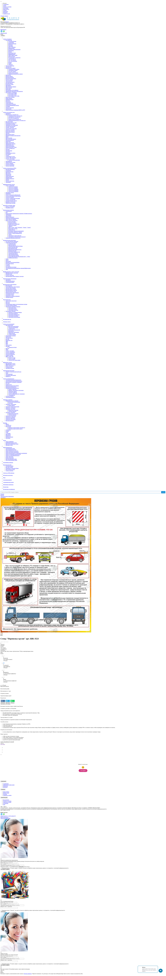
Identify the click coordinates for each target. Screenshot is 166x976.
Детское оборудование (11, 288)
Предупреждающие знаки (11, 460)
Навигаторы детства (12, 228)
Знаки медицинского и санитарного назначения (16, 453)
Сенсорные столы (10, 295)
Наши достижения (10, 142)
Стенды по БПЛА (10, 396)
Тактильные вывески (13, 313)
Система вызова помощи (11, 305)
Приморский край (12, 250)
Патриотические (9, 436)
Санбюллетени (11, 333)
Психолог (8, 100)
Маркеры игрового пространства (13, 135)
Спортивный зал (12, 58)
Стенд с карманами (10, 185)
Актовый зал (8, 66)
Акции (4, 5)
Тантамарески (9, 161)
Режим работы (11, 405)
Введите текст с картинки (6, 906)
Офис (7, 349)
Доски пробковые (10, 441)
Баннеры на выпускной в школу (15, 428)
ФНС (7, 342)
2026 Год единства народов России (13, 371)
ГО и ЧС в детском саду (13, 118)
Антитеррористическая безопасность (14, 381)
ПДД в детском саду (10, 148)
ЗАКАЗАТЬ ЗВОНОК (5, 818)
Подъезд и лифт (11, 357)
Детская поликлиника (13, 327)
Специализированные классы (12, 105)
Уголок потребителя (10, 354)
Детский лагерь (9, 338)
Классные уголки (9, 84)
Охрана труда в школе (13, 72)
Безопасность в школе (10, 68)
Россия (7, 21)
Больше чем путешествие (13, 224)
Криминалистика (9, 171)
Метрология (8, 174)
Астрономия (11, 42)
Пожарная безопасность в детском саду (17, 120)
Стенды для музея (10, 275)
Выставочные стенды (10, 363)
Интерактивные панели (11, 289)
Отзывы (5, 10)
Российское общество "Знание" (15, 232)
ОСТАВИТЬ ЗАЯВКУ (5, 869)
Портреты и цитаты (10, 97)
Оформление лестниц (10, 143)
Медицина (8, 172)
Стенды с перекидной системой (13, 198)
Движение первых (12, 225)
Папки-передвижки (10, 146)
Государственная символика (12, 241)
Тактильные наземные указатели (13, 306)
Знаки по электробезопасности (12, 455)
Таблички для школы (10, 412)
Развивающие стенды (10, 153)
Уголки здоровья (9, 163)
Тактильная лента (12, 307)
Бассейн (7, 339)
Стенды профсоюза (10, 353)
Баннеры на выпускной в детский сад (16, 427)
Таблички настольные (10, 419)
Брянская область (12, 244)
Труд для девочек (12, 59)
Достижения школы (10, 82)
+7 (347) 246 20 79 (11, 816)
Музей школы (9, 87)
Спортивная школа (10, 282)
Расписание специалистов (14, 329)
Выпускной (8, 426)
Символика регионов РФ (11, 242)
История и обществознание (14, 49)
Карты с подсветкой (10, 206)
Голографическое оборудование (13, 286)
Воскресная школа (10, 77)
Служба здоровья (12, 334)
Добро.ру (10, 226)
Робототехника (11, 56)
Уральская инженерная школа (12, 218)
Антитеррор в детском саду (14, 117)
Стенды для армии (10, 350)
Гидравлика (8, 170)
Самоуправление (9, 103)
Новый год (8, 376)
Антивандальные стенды (11, 200)
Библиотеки (8, 336)
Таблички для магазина (11, 404)
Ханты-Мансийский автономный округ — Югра (19, 256)
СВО (7, 269)
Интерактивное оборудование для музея (14, 276)
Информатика (11, 48)
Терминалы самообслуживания (13, 296)
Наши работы (6, 9)
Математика (11, 50)
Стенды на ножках (10, 197)
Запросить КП (4, 33)
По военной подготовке (11, 267)
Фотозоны (8, 438)
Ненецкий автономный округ (14, 249)
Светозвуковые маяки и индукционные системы (16, 304)
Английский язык (12, 41)
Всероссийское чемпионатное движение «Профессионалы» (19, 213)
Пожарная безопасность (11, 386)
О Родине (8, 265)
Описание (3, 702)
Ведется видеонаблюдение (14, 402)
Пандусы (8, 301)
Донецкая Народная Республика (15, 246)
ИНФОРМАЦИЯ (4, 797)
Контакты (5, 12)
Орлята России (11, 229)
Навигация (8, 89)
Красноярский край (12, 248)
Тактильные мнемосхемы (14, 314)
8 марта (7, 431)
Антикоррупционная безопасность (13, 379)
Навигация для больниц (13, 332)
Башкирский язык (12, 43)
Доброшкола (8, 214)
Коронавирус (11, 331)
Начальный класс (12, 53)
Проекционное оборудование (12, 292)
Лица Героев (8, 215)
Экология (10, 64)
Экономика (8, 182)
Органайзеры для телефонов (12, 90)
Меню (7, 136)
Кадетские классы (10, 263)
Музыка (10, 51)
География (10, 46)
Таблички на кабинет (10, 417)
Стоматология (11, 328)
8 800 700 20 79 (4, 816)
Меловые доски (9, 445)
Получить (3, 744)
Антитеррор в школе (12, 70)
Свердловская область (13, 254)
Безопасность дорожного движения (13, 382)
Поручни (8, 303)
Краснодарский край (13, 247)
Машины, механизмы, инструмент (16, 390)
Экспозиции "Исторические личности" (17, 236)
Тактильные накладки (13, 310)
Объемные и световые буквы (12, 468)
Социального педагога (11, 104)
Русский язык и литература (14, 57)
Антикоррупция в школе (13, 69)
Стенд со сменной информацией (13, 194)
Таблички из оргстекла (11, 416)
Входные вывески (10, 420)
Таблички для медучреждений (12, 406)
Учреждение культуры (11, 335)
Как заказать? (6, 799)
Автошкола (8, 279)
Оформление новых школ (8, 784)
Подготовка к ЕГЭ (12, 94)
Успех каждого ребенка (11, 219)
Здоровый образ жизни (11, 375)
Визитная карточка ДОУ (11, 122)
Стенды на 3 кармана (13, 186)
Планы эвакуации (10, 457)
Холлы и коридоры (10, 65)
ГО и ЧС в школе (12, 71)
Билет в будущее (12, 221)
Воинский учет (9, 340)
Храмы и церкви (9, 355)
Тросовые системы (10, 368)
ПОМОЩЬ (3, 789)
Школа (7, 424)
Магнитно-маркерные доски (12, 443)
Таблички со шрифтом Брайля (15, 312)
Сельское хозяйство (12, 392)
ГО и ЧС (8, 383)
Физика (10, 62)
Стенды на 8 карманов (13, 191)
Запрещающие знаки (10, 448)
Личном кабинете (28, 973)
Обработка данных (7, 795)
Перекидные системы (10, 203)
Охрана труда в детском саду (14, 119)
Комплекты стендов (10, 132)
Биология (10, 44)
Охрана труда (9, 384)
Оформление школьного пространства (14, 91)
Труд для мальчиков (12, 61)
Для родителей (9, 80)
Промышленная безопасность (12, 388)
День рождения (9, 374)
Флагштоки (8, 261)
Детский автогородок (10, 126)
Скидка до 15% (6, 13)
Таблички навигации (10, 418)
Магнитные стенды (10, 134)
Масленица (8, 434)
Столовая (8, 106)
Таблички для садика (10, 409)
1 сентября (8, 433)
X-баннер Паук (9, 367)
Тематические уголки (10, 162)
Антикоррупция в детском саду (15, 115)
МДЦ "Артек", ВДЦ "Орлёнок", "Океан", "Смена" (19, 227)
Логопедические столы (11, 291)
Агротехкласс (9, 211)
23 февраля (8, 429)
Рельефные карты (9, 207)
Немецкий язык (11, 54)
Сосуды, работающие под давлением (16, 393)
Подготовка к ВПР (12, 93)
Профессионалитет (10, 178)
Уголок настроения (10, 164)
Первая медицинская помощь (12, 385)
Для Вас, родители (10, 127)
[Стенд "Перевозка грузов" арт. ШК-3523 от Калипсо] (46, 632)
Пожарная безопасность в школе (15, 73)
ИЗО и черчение (12, 47)
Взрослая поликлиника (13, 326)
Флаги (7, 260)
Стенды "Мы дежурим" (11, 157)
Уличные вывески (12, 411)
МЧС (7, 343)
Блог (4, 804)
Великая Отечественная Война (12, 262)
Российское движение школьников (16, 231)
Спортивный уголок (10, 156)
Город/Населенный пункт (6, 865)
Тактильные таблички (10, 311)
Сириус (10, 234)
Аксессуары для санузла (11, 300)
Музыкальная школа (10, 281)
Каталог (2, 35)
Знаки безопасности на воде (12, 450)
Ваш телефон (3, 864)
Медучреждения (9, 325)
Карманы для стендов (10, 201)
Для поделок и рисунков (11, 128)
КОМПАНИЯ (3, 781)
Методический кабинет (11, 86)
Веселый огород (9, 121)
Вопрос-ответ (6, 792)
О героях (8, 264)
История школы (9, 83)
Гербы (7, 258)
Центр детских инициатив (11, 220)
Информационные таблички (12, 400)
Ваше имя (3, 862)
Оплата (12, 702)
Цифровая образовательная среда (13, 238)
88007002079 (3, 29)
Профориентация (9, 99)
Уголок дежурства (10, 107)
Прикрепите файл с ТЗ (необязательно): (9, 866)
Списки (7, 155)
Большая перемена (12, 222)
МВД (7, 341)
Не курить (10, 403)
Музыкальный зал (10, 140)
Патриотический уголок (11, 147)
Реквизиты (5, 11)
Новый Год (8, 435)
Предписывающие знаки (11, 459)
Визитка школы (9, 76)
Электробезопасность (10, 397)
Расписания (8, 101)
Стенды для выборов (10, 352)
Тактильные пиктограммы (14, 317)
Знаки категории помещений (12, 452)
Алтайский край (12, 243)
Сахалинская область (13, 253)
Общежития (8, 175)
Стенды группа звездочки (14, 160)
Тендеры (5, 794)
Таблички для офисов (10, 407)
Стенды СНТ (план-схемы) (14, 360)
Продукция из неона (10, 469)
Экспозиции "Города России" (14, 235)
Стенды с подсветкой (10, 199)
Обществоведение (10, 176)
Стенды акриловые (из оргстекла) (13, 196)
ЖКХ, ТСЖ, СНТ (10, 356)
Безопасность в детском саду (12, 114)
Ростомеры (8, 154)
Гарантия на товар (7, 802)
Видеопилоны (9, 285)
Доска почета (9, 345)
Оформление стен (10, 144)
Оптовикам (5, 7)
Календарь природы (10, 130)
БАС (7, 212)
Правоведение (9, 177)
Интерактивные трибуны (11, 290)
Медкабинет (8, 85)
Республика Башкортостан (14, 251)
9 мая (7, 372)
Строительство (11, 395)
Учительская (8, 108)
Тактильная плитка (12, 308)
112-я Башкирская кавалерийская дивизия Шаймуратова (18, 268)
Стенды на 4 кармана (13, 187)
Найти (163, 492)
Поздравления (9, 150)
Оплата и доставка (7, 6)
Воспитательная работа (11, 78)
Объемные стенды (10, 192)
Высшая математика (10, 169)
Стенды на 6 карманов (13, 190)
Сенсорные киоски (10, 293)
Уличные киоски (9, 297)
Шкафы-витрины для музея (12, 272)
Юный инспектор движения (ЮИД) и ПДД (15, 110)
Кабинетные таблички (13, 410)
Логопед (7, 133)
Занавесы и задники (10, 129)
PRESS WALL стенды (10, 364)
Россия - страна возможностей (15, 233)
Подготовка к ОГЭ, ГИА (13, 96)
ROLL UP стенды (9, 365)
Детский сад (8, 425)
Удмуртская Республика (13, 255)
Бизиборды (8, 113)
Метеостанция (9, 137)
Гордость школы (9, 79)
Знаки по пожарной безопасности (13, 454)
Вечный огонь (9, 274)
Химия (9, 63)
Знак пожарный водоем (11, 449)
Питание (8, 149)
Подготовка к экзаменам (11, 92)
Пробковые (8, 193)
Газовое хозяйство (12, 389)
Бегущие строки (9, 467)
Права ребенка (9, 98)
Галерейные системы (10, 123)
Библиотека (8, 75)
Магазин (8, 346)
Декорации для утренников (12, 125)
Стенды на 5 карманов (13, 189)
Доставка (8, 702)
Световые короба (9, 466)
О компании (6, 4)
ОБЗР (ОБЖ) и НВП (12, 55)
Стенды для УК (11, 359)
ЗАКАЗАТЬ (3, 911)
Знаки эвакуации (9, 456)
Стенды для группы (10, 158)
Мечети (7, 348)
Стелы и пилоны (9, 470)
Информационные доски (11, 442)
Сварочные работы (12, 391)
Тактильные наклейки (13, 315)
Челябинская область (13, 257)
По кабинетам (9, 40)
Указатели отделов (12, 347)
